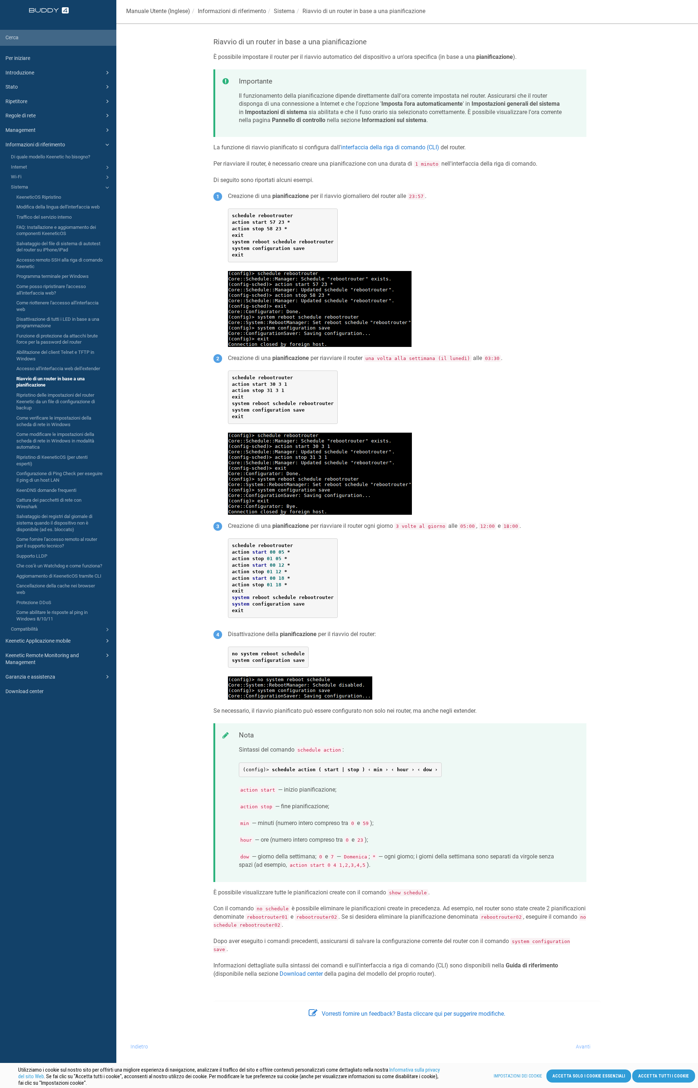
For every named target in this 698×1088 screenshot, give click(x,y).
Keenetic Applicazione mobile (38, 641)
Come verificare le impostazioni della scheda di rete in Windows (53, 421)
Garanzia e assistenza (30, 677)
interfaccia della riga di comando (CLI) (390, 147)
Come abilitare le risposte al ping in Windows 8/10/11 (52, 616)
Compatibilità (24, 629)
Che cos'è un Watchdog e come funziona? (59, 566)
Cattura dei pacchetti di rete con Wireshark (48, 503)
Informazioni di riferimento (35, 144)
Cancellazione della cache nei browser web (55, 589)
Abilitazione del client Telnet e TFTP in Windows (55, 355)
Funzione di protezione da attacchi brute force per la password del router (57, 339)
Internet (19, 167)
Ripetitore (16, 101)
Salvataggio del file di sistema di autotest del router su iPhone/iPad (58, 247)
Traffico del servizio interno (44, 217)
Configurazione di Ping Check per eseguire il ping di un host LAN (59, 477)
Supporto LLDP (31, 556)
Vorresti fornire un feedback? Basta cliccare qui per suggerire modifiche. (413, 1013)
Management (20, 130)
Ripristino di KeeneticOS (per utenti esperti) (52, 460)
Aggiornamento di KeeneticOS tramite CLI (58, 576)
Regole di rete (20, 115)
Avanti (583, 1046)
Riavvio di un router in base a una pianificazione (50, 382)
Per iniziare (17, 58)
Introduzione (19, 73)
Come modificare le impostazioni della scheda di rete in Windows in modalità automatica (55, 441)
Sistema (19, 187)
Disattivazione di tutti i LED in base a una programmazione (57, 322)
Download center (24, 691)
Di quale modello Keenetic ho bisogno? (50, 156)
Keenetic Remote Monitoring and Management (42, 659)
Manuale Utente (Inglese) (158, 11)
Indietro (139, 1046)
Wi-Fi (16, 176)
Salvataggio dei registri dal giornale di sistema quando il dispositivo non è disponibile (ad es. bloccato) (54, 523)
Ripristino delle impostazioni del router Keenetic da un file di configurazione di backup (55, 401)
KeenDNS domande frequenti (46, 490)
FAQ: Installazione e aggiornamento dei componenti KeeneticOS (56, 230)
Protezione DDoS (33, 602)
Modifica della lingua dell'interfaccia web (58, 207)
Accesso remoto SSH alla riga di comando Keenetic (59, 263)
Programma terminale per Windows (52, 276)
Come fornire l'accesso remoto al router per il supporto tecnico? (56, 543)
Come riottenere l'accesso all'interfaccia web (57, 306)
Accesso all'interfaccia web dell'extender (58, 368)
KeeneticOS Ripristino (38, 197)
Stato (11, 87)
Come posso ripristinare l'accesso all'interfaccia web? (51, 290)
